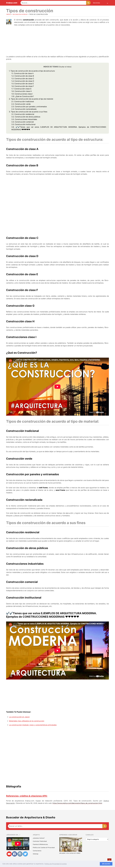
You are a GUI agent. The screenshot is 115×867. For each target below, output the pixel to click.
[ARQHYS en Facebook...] (14, 854)
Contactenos (37, 850)
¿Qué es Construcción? (22, 96)
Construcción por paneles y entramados (29, 107)
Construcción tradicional (22, 102)
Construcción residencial (22, 114)
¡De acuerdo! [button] (106, 863)
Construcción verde (21, 104)
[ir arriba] (109, 860)
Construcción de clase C (22, 79)
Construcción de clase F (22, 86)
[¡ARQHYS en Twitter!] (25, 854)
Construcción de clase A (22, 73)
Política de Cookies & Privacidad (44, 847)
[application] (17, 843)
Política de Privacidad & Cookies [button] (55, 864)
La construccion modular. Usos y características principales (33, 725)
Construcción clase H (21, 91)
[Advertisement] (57, 41)
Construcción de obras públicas (25, 117)
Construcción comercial (22, 122)
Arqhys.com (11, 3)
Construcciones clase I (22, 94)
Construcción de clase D (22, 81)
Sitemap (35, 854)
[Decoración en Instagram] (20, 854)
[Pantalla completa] (27, 848)
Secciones (96, 3)
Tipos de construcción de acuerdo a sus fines (28, 112)
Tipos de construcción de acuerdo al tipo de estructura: (32, 71)
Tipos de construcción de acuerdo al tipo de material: (31, 99)
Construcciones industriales (24, 119)
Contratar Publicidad (40, 841)
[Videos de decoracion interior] (9, 854)
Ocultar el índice (65, 67)
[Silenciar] (24, 848)
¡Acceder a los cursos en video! (69, 853)
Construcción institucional (23, 124)
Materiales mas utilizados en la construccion (26, 721)
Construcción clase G (21, 89)
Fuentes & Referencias (40, 844)
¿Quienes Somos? (39, 838)
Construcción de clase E (22, 84)
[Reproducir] (9, 848)
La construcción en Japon (19, 717)
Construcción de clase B (22, 76)
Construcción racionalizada (23, 109)
